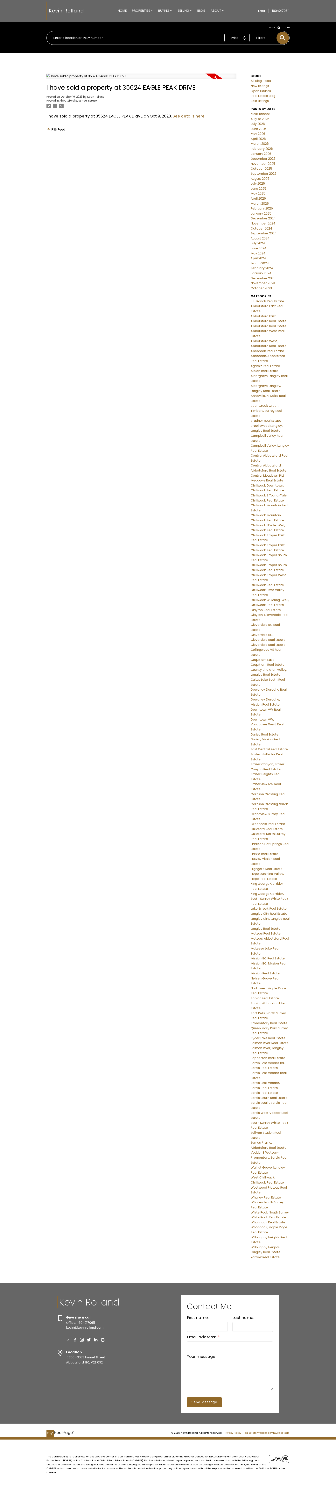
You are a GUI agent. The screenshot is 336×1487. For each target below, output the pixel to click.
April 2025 (258, 198)
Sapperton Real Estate (268, 1058)
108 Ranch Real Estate (267, 301)
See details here (189, 116)
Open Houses (261, 91)
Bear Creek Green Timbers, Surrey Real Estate (266, 410)
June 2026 (258, 129)
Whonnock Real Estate (268, 1222)
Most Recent (260, 114)
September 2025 (263, 173)
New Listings (260, 86)
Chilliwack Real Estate (267, 585)
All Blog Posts (261, 81)
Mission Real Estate (265, 973)
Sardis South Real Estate (269, 1098)
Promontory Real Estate (269, 1023)
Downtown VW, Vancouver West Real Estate (267, 724)
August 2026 (260, 119)
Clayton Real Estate (266, 610)
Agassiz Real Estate (265, 366)
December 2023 (263, 278)
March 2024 (260, 263)
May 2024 (258, 253)
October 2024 (261, 228)
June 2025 (258, 188)
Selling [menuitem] (183, 10)
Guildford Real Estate (267, 829)
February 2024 (262, 268)
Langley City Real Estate (269, 913)
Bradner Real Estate (266, 420)
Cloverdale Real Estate (268, 645)
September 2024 (264, 233)
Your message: (201, 1356)
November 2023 (263, 283)
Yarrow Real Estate (265, 1257)
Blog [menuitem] (201, 10)
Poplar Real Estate (265, 998)
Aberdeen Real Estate (267, 351)
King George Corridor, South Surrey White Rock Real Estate (269, 899)
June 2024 (258, 248)
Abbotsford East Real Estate (78, 101)
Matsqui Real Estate (266, 933)
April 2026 (258, 139)
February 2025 (262, 208)
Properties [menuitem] (141, 10)
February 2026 (262, 148)
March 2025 (260, 203)
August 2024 (260, 238)
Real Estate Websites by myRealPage (266, 1432)
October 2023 (261, 288)
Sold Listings (260, 101)
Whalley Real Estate (266, 1197)
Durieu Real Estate (264, 734)
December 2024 (263, 218)
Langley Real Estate (265, 928)
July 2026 (258, 124)
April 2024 (258, 258)
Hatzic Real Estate (264, 854)
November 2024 (263, 223)
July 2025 (258, 183)
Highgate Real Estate (267, 869)
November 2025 (263, 163)
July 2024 (258, 243)
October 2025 (261, 168)
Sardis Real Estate (264, 1093)
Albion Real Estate (264, 371)
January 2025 (261, 213)
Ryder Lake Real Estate (268, 1038)
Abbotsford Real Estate (268, 326)
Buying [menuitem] (163, 10)
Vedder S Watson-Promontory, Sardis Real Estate (269, 1157)
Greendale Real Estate (268, 824)
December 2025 (263, 158)
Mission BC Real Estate (268, 958)
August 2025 (260, 178)
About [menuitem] (216, 10)
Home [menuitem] (122, 10)
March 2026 (260, 143)
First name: (198, 1317)
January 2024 (261, 273)
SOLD (287, 27)
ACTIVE (272, 27)
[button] (68, 1340)
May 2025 (258, 193)
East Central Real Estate (269, 749)
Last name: (243, 1317)
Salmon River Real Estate (270, 1043)
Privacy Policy (232, 1432)
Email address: (202, 1337)
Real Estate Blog (263, 96)
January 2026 (261, 154)
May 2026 (258, 134)
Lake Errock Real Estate (269, 908)
